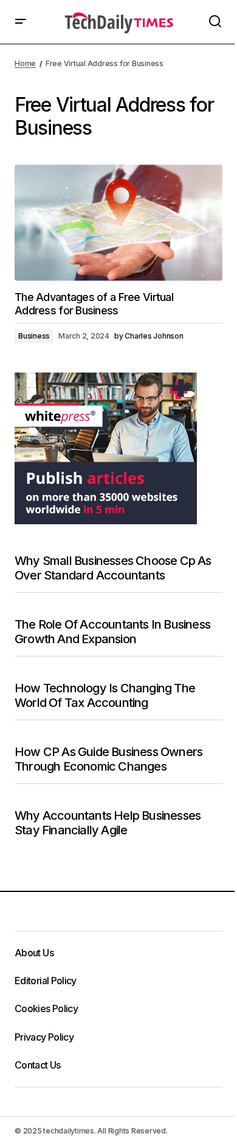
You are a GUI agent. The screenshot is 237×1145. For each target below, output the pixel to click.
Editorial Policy (46, 980)
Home (25, 63)
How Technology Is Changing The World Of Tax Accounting (105, 695)
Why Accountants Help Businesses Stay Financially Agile (108, 822)
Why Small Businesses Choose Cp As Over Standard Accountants (113, 568)
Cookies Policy (46, 1008)
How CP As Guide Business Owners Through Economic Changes (108, 759)
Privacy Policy (44, 1037)
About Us (34, 953)
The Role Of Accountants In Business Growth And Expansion (112, 631)
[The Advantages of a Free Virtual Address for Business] (118, 222)
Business (34, 335)
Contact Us (38, 1065)
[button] (20, 22)
